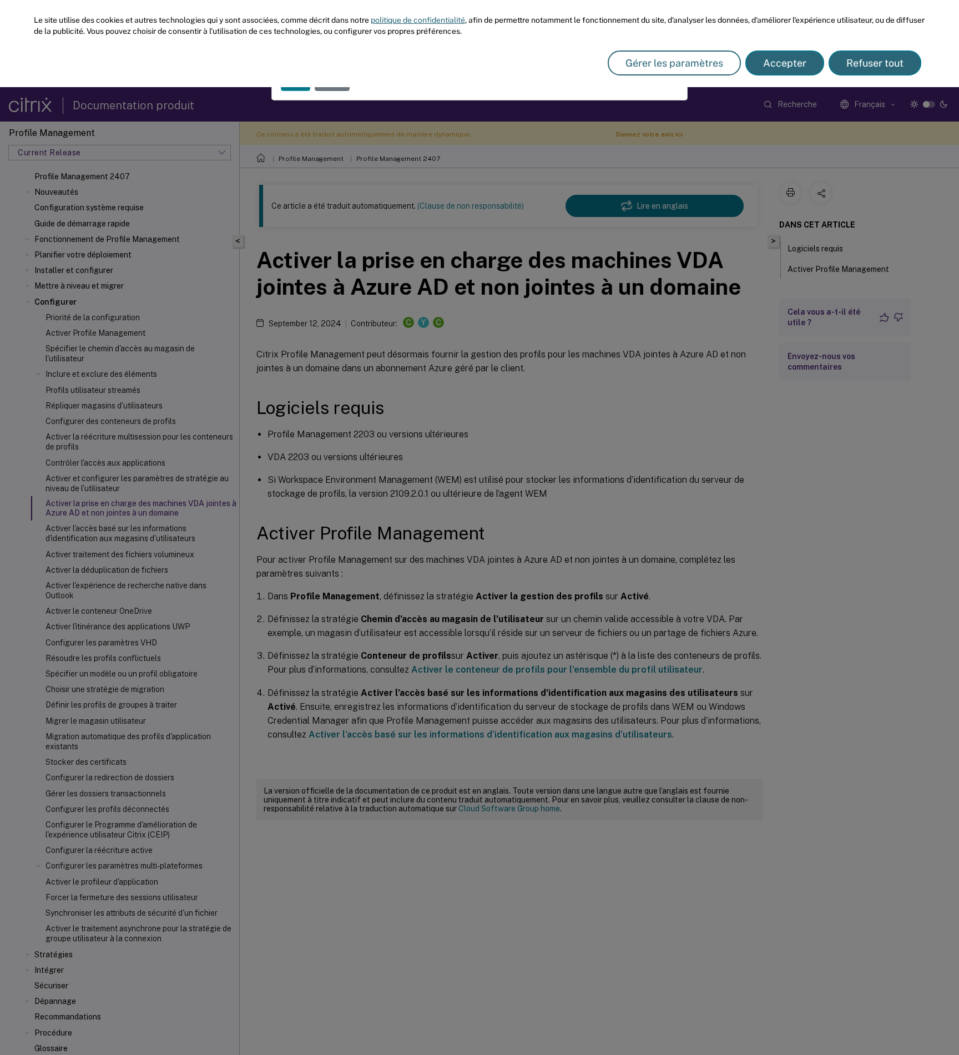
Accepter (784, 63)
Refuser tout (875, 63)
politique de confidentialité (418, 20)
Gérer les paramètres (674, 63)
